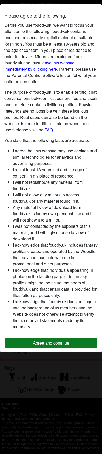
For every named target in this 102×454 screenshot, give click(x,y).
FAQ (48, 130)
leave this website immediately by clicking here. (39, 66)
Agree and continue (51, 343)
